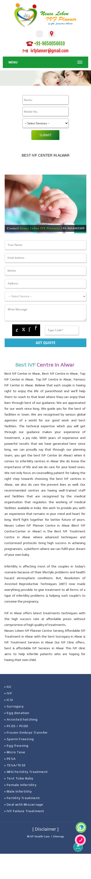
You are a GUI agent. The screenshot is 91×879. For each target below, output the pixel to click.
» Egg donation (17, 713)
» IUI (7, 687)
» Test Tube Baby (18, 778)
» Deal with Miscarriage (23, 804)
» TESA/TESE (15, 765)
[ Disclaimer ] (45, 829)
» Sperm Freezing (19, 739)
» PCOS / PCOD (16, 726)
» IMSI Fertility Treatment (26, 772)
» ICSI (8, 700)
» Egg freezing (16, 745)
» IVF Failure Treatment (24, 811)
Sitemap (58, 836)
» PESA (10, 759)
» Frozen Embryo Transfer (26, 732)
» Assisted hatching (21, 719)
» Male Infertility (18, 791)
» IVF (8, 693)
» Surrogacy (14, 706)
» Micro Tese (14, 752)
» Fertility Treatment (22, 798)
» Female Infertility (20, 785)
